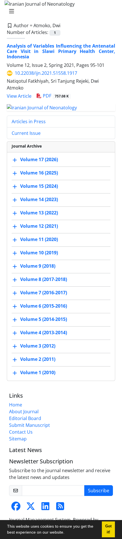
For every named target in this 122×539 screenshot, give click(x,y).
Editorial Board (25, 418)
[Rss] (60, 508)
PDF (55, 96)
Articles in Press (29, 121)
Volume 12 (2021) (39, 226)
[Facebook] (16, 508)
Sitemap (18, 439)
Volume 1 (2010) (37, 372)
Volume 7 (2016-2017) (43, 292)
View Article (19, 96)
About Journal (24, 411)
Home (15, 405)
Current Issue (26, 133)
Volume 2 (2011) (37, 359)
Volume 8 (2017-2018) (43, 279)
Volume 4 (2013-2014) (43, 332)
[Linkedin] (45, 508)
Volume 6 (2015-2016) (43, 306)
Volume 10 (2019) (39, 253)
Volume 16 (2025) (39, 173)
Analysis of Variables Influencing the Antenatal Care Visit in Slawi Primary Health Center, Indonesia (61, 51)
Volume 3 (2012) (37, 346)
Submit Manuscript (29, 425)
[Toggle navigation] (59, 11)
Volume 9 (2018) (37, 266)
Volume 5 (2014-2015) (43, 319)
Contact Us (21, 432)
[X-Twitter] (30, 508)
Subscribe (98, 490)
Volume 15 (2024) (39, 186)
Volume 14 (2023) (39, 199)
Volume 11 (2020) (39, 239)
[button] (66, 533)
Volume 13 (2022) (39, 213)
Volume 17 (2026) (39, 159)
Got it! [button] (108, 529)
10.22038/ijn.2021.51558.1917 (46, 73)
